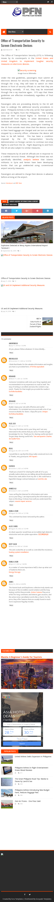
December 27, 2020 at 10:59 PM (20, 361)
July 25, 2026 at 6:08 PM (18, 584)
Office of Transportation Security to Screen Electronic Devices (25, 278)
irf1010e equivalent (37, 367)
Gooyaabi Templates (43, 899)
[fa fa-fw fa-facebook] (51, 2)
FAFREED (12, 466)
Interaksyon (9, 183)
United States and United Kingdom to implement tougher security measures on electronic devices (27, 61)
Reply (11, 352)
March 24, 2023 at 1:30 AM (19, 546)
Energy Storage (14, 572)
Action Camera (36, 592)
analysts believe (31, 159)
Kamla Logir (13, 511)
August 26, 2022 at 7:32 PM (19, 529)
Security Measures (10, 204)
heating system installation (19, 552)
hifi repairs (33, 456)
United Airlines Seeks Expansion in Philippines (33, 757)
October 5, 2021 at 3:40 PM (19, 468)
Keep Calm (13, 544)
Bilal (11, 448)
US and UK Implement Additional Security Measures (21, 309)
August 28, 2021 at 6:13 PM (19, 451)
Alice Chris (13, 526)
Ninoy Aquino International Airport (24, 201)
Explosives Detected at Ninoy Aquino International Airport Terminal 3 (24, 246)
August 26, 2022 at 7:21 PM (19, 513)
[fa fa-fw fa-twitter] (48, 2)
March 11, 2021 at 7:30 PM (19, 379)
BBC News (19, 183)
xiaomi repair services (23, 501)
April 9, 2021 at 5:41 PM (18, 403)
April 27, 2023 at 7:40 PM (18, 564)
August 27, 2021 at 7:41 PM (19, 426)
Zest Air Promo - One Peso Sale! (28, 801)
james (11, 581)
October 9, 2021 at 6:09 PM (19, 491)
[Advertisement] (27, 22)
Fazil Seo (12, 423)
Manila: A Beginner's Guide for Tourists (21, 657)
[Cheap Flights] (2, 855)
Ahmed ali (12, 488)
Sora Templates (17, 899)
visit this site (42, 479)
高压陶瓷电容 (43, 534)
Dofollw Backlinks (15, 391)
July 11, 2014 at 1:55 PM (18, 346)
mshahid (12, 376)
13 (19, 50)
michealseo (13, 358)
